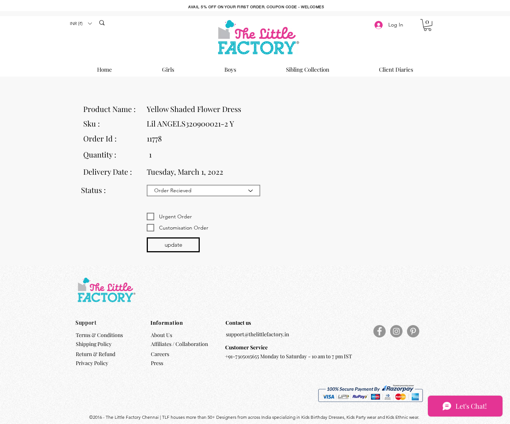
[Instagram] (396, 331)
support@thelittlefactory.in (257, 334)
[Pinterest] (413, 331)
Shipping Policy (94, 343)
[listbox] (80, 23)
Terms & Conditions (99, 335)
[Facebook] (379, 331)
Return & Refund (96, 354)
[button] (80, 23)
